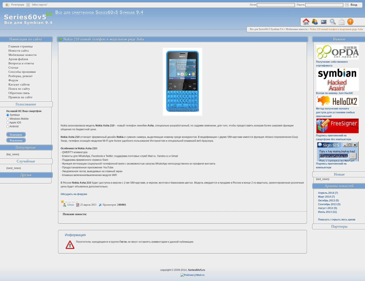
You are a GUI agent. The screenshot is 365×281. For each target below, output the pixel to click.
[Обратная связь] (341, 22)
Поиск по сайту (19, 88)
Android (14, 126)
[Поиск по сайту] (332, 21)
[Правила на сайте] (350, 21)
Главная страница (20, 46)
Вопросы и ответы (21, 63)
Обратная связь (19, 93)
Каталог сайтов (19, 84)
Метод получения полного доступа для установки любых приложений (335, 112)
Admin (70, 204)
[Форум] (315, 22)
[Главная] (306, 21)
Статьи (13, 67)
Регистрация (17, 4)
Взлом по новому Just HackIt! (334, 93)
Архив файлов (18, 59)
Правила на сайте (20, 97)
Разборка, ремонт (20, 76)
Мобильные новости (22, 55)
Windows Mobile (19, 118)
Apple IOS (15, 122)
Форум (13, 80)
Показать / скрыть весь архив (336, 219)
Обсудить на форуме (74, 194)
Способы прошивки (22, 71)
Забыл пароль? (39, 4)
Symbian (14, 115)
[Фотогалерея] (323, 22)
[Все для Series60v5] (28, 18)
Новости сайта (18, 50)
